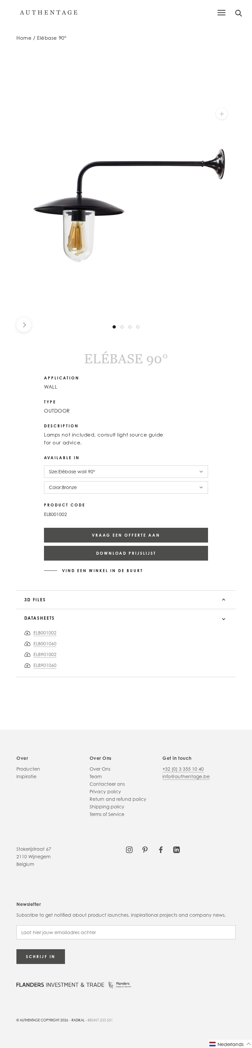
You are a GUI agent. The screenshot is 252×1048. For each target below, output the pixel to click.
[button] (230, 1044)
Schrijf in (40, 956)
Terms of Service (107, 814)
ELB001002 (44, 632)
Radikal (78, 1020)
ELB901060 (44, 665)
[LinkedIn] (176, 849)
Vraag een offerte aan (126, 535)
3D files (35, 599)
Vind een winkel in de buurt (102, 571)
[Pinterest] (145, 849)
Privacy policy (105, 791)
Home (24, 38)
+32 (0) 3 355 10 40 (183, 769)
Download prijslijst (126, 553)
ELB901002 (44, 654)
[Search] (238, 12)
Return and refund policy (118, 799)
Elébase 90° (51, 38)
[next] (23, 324)
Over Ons (100, 769)
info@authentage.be (186, 776)
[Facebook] (161, 849)
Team (96, 776)
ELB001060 (44, 643)
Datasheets (39, 618)
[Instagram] (129, 849)
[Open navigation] (221, 12)
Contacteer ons (107, 784)
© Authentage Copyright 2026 (42, 1020)
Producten (28, 769)
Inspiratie (26, 776)
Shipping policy (107, 806)
